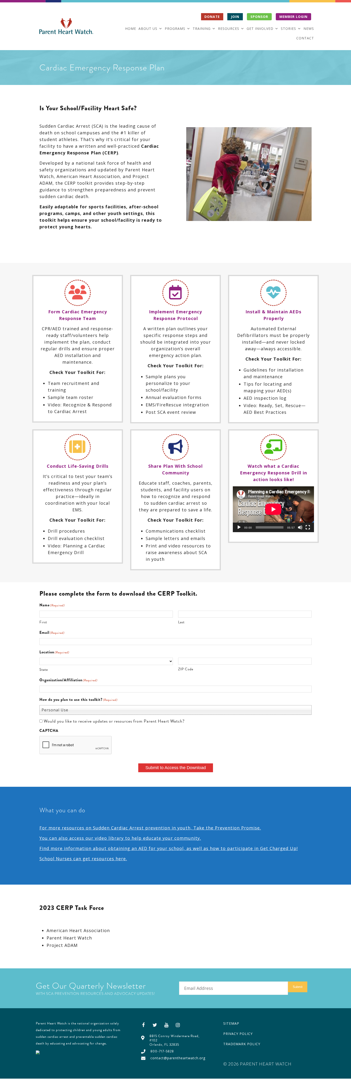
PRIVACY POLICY (238, 1033)
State (43, 669)
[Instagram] (178, 1025)
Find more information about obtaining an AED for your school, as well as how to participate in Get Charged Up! (168, 848)
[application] (273, 509)
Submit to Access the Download (175, 767)
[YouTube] (166, 1025)
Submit (298, 987)
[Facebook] (143, 1025)
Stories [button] (288, 28)
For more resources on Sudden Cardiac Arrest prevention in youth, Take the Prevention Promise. (150, 828)
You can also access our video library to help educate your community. (120, 838)
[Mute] (300, 527)
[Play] (239, 527)
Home (130, 28)
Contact (305, 38)
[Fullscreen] (307, 527)
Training (202, 28)
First (43, 622)
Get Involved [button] (260, 28)
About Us (147, 28)
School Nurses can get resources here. (83, 858)
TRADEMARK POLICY (241, 1044)
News (308, 28)
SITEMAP (231, 1023)
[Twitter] (155, 1025)
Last (181, 622)
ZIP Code (185, 669)
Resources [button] (228, 28)
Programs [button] (175, 28)
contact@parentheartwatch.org (177, 1058)
